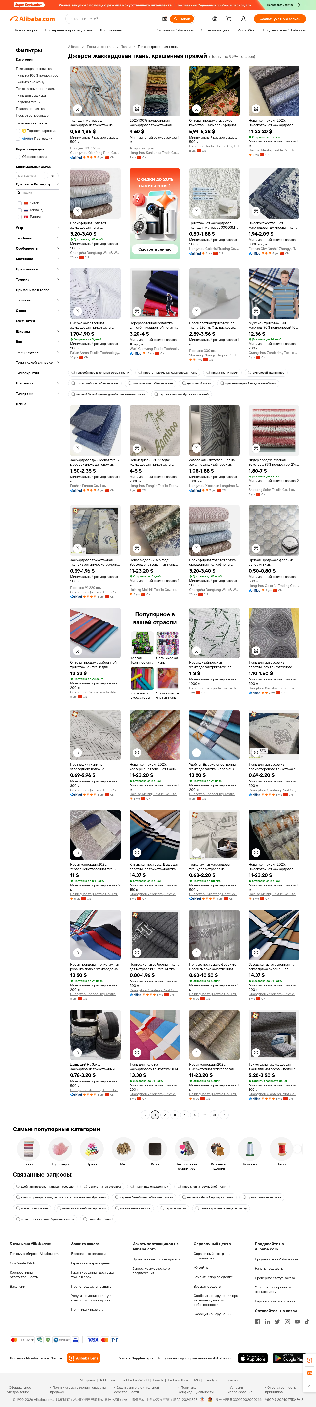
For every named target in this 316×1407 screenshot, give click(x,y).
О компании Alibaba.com (30, 1243)
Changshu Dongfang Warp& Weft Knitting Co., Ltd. (95, 253)
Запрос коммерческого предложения (151, 1271)
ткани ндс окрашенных (151, 1186)
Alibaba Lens (36, 1358)
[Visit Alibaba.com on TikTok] (307, 1322)
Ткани (126, 47)
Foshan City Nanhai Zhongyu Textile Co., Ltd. (274, 249)
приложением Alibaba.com (210, 1358)
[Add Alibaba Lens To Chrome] (83, 1358)
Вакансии (17, 1286)
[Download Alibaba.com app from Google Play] (289, 1358)
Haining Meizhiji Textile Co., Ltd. (272, 150)
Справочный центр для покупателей (212, 1256)
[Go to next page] (224, 1114)
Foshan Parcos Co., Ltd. (88, 486)
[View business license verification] (202, 1399)
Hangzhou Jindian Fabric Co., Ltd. (214, 146)
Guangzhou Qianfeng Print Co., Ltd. (95, 153)
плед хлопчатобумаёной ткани (204, 1186)
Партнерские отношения (275, 1301)
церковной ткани (199, 383)
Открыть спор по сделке (213, 1277)
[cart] (230, 19)
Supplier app (142, 1358)
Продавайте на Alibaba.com (276, 1259)
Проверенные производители (156, 1259)
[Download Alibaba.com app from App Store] (253, 1358)
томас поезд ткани (34, 1208)
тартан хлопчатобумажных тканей (184, 394)
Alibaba (73, 47)
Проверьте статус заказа (275, 1278)
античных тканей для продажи (84, 1208)
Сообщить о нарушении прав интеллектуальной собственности (216, 1300)
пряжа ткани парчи (224, 372)
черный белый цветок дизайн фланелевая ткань (110, 394)
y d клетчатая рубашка (105, 1186)
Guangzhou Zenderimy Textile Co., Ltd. (274, 353)
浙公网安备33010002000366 (239, 1400)
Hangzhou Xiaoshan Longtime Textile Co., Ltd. (214, 486)
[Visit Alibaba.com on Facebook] (258, 1322)
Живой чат (202, 1267)
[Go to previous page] (145, 1114)
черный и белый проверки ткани (210, 1197)
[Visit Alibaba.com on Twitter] (277, 1322)
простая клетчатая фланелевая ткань (170, 372)
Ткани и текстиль (100, 47)
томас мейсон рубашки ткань (97, 383)
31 (214, 1115)
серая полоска (175, 1208)
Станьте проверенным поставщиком (273, 1289)
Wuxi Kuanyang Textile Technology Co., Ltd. (155, 349)
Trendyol (210, 1380)
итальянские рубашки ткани (153, 383)
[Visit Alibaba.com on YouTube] (297, 1322)
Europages (229, 1380)
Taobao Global (178, 1380)
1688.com (107, 1380)
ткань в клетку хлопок (135, 1208)
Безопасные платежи (88, 1254)
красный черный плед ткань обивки (250, 383)
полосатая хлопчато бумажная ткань (47, 1219)
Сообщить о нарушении (212, 1314)
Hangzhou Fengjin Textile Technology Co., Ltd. (155, 486)
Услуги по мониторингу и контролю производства (91, 1298)
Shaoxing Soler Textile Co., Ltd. (272, 490)
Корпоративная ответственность (24, 1274)
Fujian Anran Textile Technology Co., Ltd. (95, 353)
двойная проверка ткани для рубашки (47, 1186)
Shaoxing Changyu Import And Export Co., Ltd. (214, 355)
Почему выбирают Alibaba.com (34, 1254)
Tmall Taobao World (134, 1380)
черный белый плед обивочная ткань (146, 1197)
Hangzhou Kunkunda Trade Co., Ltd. (155, 153)
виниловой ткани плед (268, 372)
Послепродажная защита (91, 1286)
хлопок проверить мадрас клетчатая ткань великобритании (63, 1197)
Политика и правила (87, 1309)
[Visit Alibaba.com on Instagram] (287, 1322)
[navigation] (37, 581)
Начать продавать (269, 1268)
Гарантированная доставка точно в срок (92, 1274)
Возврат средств (207, 1286)
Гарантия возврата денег (90, 1263)
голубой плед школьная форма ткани (102, 372)
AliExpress (88, 1380)
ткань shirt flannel (100, 1219)
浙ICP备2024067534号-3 (284, 1400)
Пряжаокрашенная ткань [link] (158, 47)
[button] (165, 19)
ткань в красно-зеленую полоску (223, 1208)
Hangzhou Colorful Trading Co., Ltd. (214, 249)
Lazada (158, 1380)
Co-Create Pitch (22, 1263)
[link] (309, 1360)
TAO (196, 1380)
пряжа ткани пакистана (264, 1197)
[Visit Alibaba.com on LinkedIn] (268, 1322)
